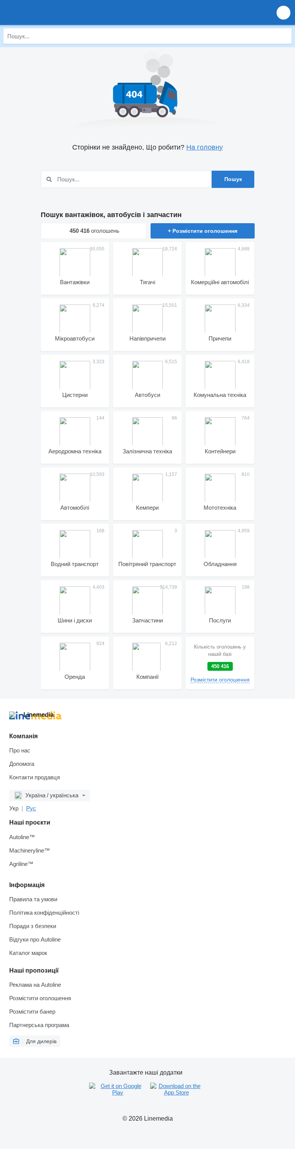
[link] (220, 663)
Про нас (19, 750)
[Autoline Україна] (50, 12)
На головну (204, 147)
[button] (283, 12)
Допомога (21, 764)
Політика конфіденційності (44, 912)
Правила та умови (33, 899)
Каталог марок (28, 953)
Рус (31, 808)
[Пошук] (284, 36)
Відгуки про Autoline (35, 939)
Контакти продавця (34, 777)
